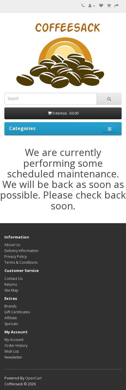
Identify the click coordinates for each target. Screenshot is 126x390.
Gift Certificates (17, 312)
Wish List (11, 351)
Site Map (11, 290)
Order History (16, 345)
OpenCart (33, 378)
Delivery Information (21, 250)
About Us (12, 244)
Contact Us (13, 278)
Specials (11, 323)
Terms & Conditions (21, 262)
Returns (10, 284)
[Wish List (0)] (101, 5)
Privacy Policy (15, 256)
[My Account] (91, 5)
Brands (10, 306)
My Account (13, 339)
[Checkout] (117, 5)
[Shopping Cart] (109, 5)
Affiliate (10, 317)
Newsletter (13, 357)
